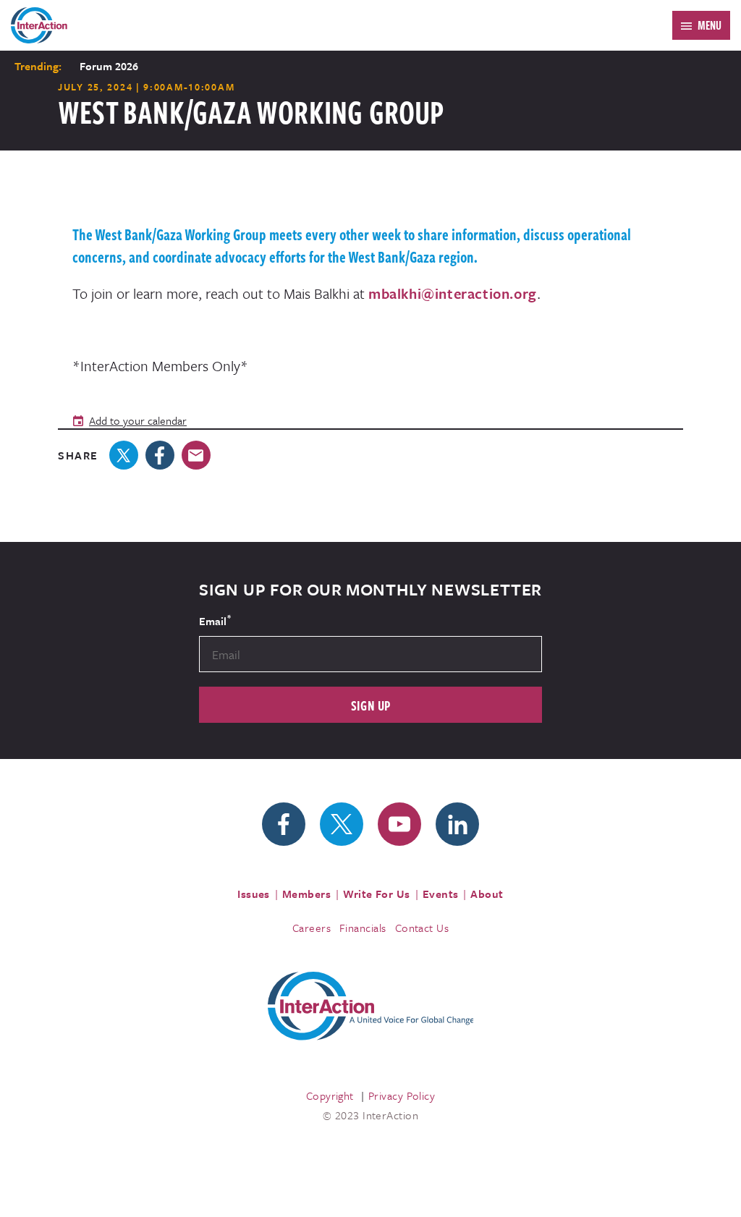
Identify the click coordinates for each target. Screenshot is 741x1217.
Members (306, 894)
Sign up (371, 705)
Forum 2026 (109, 66)
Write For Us (376, 894)
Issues (253, 894)
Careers (311, 928)
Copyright (330, 1095)
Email (215, 620)
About (486, 894)
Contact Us (422, 928)
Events (441, 894)
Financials (362, 928)
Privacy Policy (401, 1095)
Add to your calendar (138, 420)
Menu (709, 25)
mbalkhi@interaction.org (452, 293)
